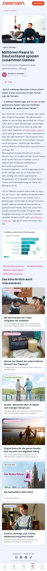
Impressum (17, 554)
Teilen (9, 82)
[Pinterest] (26, 557)
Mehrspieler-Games (35, 130)
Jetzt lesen (38, 3)
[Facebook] (21, 557)
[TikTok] (31, 557)
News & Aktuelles (9, 47)
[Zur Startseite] (13, 3)
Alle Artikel (10, 11)
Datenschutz (29, 554)
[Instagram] (16, 557)
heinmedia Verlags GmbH (26, 561)
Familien (34, 102)
